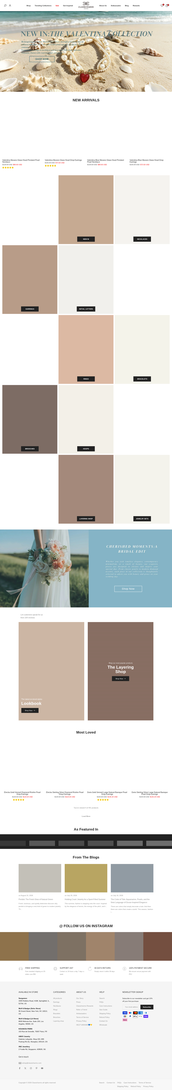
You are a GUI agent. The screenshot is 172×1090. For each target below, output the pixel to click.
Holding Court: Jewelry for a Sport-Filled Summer (85, 899)
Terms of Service (82, 1017)
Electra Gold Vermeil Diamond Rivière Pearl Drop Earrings (22, 793)
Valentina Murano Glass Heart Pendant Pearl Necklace (21, 161)
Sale (57, 6)
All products (57, 998)
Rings (55, 1010)
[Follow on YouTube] (42, 1068)
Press (78, 1002)
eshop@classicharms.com (31, 1063)
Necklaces (57, 1006)
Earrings (56, 1002)
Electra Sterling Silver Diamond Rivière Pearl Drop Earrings (65, 793)
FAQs (101, 1002)
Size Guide (103, 1010)
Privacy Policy (81, 1021)
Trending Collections (43, 6)
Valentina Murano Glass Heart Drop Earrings (63, 160)
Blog (127, 6)
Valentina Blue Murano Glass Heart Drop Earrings (146, 161)
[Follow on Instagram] (31, 1068)
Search (102, 998)
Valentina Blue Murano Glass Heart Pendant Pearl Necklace (105, 161)
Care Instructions (105, 1006)
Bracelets (56, 1013)
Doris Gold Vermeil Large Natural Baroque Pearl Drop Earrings (107, 793)
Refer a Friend (81, 1010)
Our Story (79, 998)
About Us (103, 6)
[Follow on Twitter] (25, 1068)
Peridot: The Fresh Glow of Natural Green (36, 899)
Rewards (136, 6)
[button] (8, 168)
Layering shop (58, 1021)
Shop (28, 6)
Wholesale (103, 1025)
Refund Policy (104, 1017)
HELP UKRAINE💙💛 (84, 1025)
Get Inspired (68, 6)
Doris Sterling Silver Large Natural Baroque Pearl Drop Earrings (150, 793)
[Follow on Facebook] (20, 1068)
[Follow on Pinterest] (36, 1068)
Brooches (56, 1017)
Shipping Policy (105, 1013)
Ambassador (116, 6)
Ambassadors (81, 1013)
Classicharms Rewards (84, 1006)
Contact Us (103, 1021)
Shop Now (128, 588)
